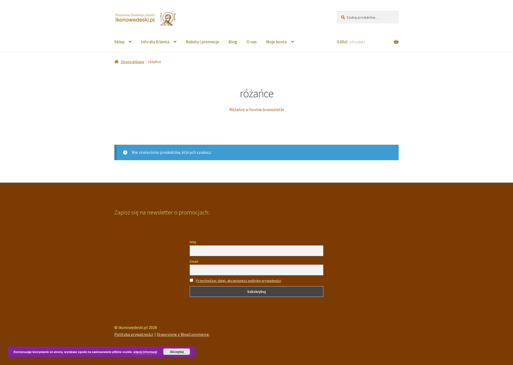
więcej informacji (145, 352)
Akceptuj (177, 351)
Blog (232, 41)
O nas (252, 41)
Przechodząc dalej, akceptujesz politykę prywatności (238, 280)
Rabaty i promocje (202, 41)
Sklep (119, 41)
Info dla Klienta (155, 41)
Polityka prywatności (133, 334)
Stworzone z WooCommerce (183, 334)
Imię (193, 242)
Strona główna (132, 61)
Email (194, 261)
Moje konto (276, 41)
